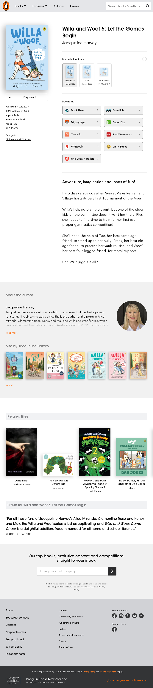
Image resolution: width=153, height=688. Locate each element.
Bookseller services (17, 617)
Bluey (132, 487)
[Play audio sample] (9, 97)
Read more (12, 332)
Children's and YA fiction (18, 139)
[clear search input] (147, 6)
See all (9, 384)
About (9, 610)
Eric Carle (58, 487)
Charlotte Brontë (21, 484)
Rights (62, 628)
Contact (11, 625)
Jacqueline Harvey (79, 42)
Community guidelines (71, 616)
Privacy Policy (89, 671)
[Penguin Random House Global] (16, 680)
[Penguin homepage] (6, 6)
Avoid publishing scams (71, 635)
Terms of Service (108, 671)
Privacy (62, 641)
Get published (15, 639)
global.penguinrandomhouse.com (127, 680)
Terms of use (66, 647)
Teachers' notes (15, 654)
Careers (63, 610)
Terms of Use (87, 586)
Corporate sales (16, 632)
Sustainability (14, 646)
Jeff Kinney (95, 491)
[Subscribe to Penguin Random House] (112, 571)
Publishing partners (69, 622)
